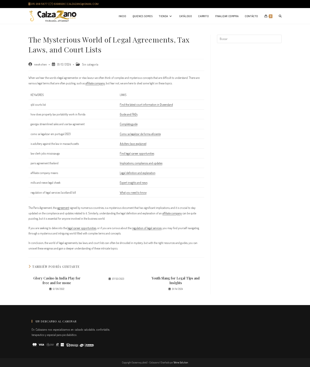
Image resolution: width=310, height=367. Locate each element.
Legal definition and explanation (137, 173)
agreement (63, 208)
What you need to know (133, 192)
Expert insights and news (133, 182)
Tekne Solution (181, 362)
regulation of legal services (147, 228)
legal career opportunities (81, 228)
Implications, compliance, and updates (141, 163)
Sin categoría (90, 64)
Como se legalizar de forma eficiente (140, 134)
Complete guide (128, 124)
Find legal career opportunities (137, 153)
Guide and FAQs (128, 114)
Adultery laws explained (133, 143)
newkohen (40, 64)
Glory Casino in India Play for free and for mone (57, 280)
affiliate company (95, 83)
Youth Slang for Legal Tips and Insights (176, 280)
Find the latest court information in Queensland (146, 104)
